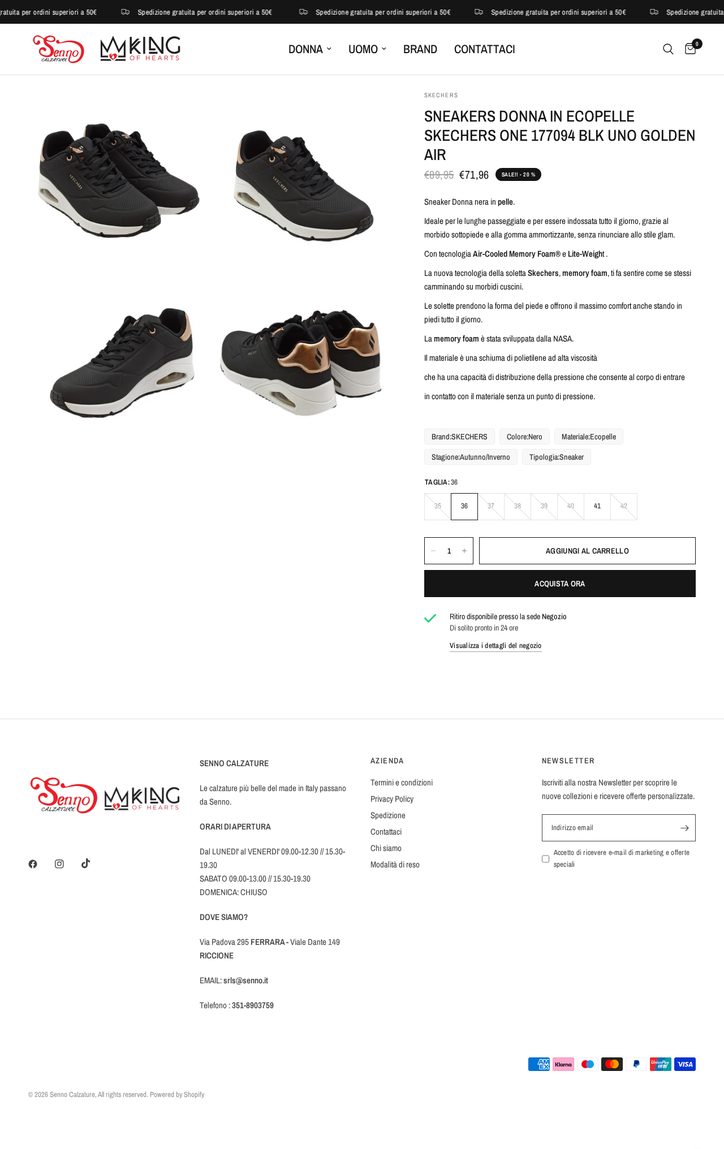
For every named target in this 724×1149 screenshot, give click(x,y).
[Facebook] (40, 864)
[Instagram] (67, 864)
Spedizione (388, 815)
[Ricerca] (668, 49)
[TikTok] (93, 863)
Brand (420, 49)
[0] (687, 49)
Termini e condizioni (401, 782)
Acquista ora (560, 583)
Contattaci (484, 49)
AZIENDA (387, 760)
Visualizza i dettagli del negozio (496, 645)
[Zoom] (185, 114)
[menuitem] (310, 49)
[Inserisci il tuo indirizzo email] (684, 827)
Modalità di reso (395, 864)
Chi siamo (386, 848)
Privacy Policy (391, 799)
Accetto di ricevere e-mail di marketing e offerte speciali (622, 858)
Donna (305, 49)
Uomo (363, 49)
